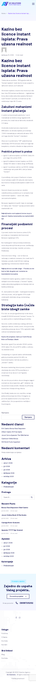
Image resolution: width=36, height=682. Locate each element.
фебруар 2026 (9, 473)
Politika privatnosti (18, 679)
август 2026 (8, 463)
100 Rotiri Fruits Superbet (11, 442)
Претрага (5, 413)
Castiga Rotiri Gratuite (11, 523)
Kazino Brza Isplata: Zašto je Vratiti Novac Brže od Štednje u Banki (17, 338)
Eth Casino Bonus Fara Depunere (13, 428)
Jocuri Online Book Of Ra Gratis (14, 515)
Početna (5, 633)
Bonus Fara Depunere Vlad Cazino (15, 508)
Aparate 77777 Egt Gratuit (12, 530)
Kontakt (4, 645)
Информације (9, 487)
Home (4, 13)
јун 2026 (7, 470)
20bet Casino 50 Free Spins (12, 432)
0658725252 (26, 603)
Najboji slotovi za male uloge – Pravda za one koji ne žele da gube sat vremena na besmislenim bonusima (18, 271)
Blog (3, 654)
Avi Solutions (11, 675)
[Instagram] (19, 617)
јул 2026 (7, 466)
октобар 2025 (9, 476)
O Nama (4, 637)
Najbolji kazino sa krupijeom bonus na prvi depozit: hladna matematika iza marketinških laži (18, 216)
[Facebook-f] (16, 617)
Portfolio (5, 641)
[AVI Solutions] (11, 4)
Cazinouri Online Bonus (10, 439)
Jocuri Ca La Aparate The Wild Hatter (15, 435)
